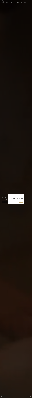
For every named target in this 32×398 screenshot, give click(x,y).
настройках (22, 200)
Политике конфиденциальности (11, 197)
